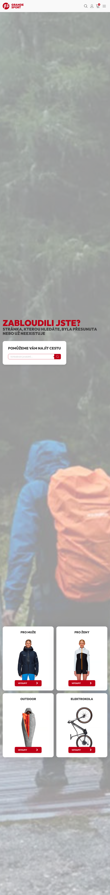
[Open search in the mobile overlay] (85, 6)
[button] (28, 683)
